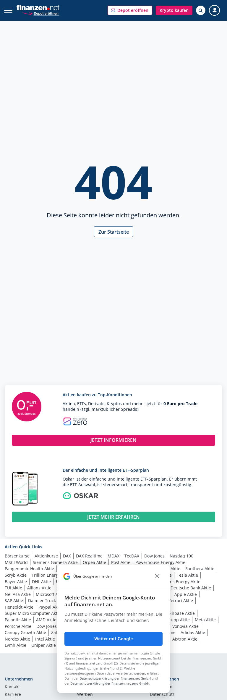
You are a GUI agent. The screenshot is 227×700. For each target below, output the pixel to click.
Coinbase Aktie (180, 613)
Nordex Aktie (17, 639)
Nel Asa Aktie (18, 594)
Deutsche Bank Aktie (191, 588)
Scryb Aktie (16, 575)
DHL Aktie (41, 581)
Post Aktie (120, 562)
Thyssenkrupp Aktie (170, 620)
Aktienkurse (46, 556)
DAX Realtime (89, 556)
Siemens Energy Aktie (179, 581)
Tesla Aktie (187, 575)
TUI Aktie (13, 588)
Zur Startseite (113, 232)
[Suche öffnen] (200, 10)
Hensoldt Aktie (19, 607)
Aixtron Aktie (184, 639)
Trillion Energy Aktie (51, 575)
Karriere (13, 694)
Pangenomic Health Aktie (29, 568)
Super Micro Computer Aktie (33, 613)
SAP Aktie (14, 600)
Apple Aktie (185, 594)
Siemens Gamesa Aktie (55, 562)
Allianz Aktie (39, 588)
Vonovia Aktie (185, 626)
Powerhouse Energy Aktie (160, 562)
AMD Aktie (46, 620)
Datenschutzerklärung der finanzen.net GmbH (115, 678)
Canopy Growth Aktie (25, 632)
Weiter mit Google (113, 638)
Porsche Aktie (18, 626)
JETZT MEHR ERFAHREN (113, 517)
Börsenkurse (17, 556)
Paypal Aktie (50, 607)
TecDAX (131, 556)
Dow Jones (154, 556)
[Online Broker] (40, 13)
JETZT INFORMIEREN (113, 440)
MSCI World (16, 562)
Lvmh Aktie (15, 645)
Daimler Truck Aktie (47, 600)
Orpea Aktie (94, 562)
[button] (130, 10)
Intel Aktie (45, 639)
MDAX (113, 556)
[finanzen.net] (38, 7)
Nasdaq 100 (181, 556)
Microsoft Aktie (50, 594)
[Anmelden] (214, 10)
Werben (85, 694)
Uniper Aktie (43, 645)
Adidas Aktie (193, 632)
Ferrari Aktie (181, 600)
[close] (157, 576)
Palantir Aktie (18, 620)
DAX (67, 556)
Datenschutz (162, 694)
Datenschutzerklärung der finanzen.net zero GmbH (109, 683)
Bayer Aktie (16, 581)
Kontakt (12, 687)
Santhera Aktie (199, 568)
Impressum (161, 687)
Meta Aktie (205, 620)
